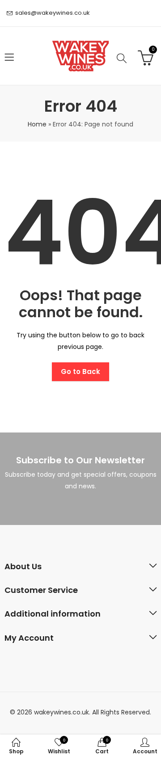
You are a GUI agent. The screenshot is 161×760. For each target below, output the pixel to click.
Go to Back (80, 371)
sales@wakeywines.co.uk (52, 12)
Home (37, 124)
